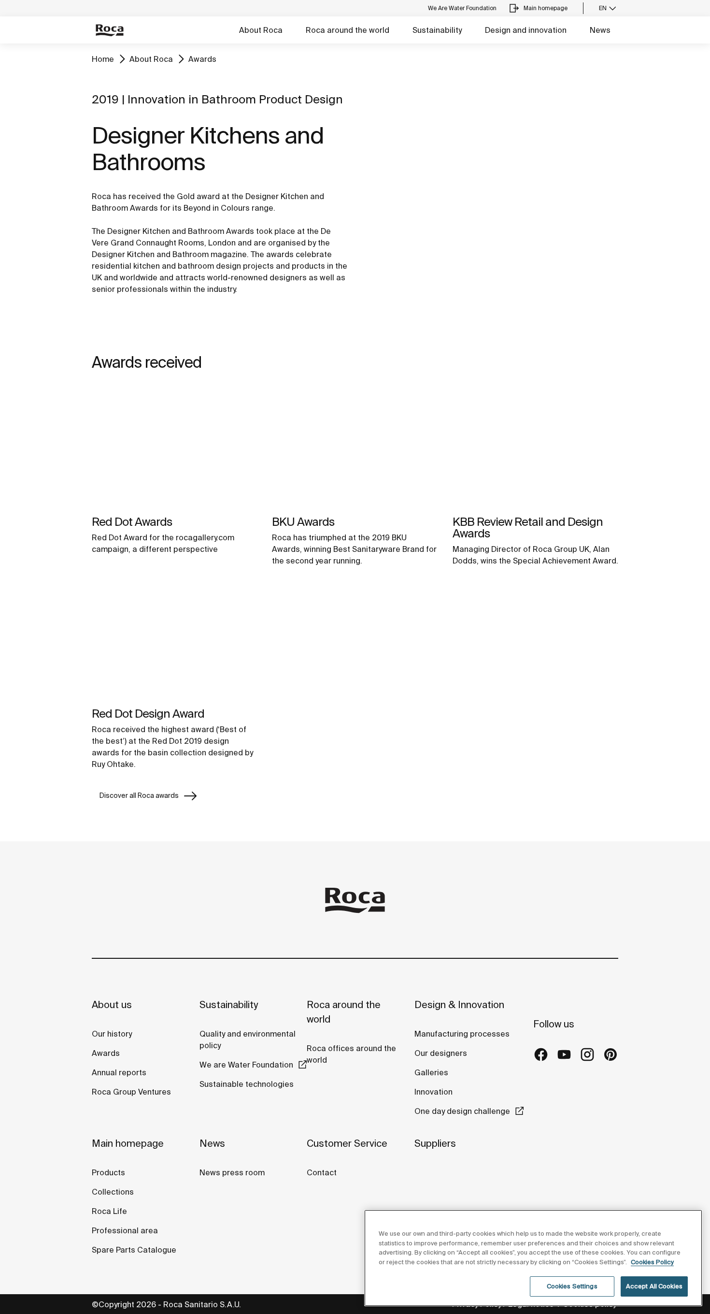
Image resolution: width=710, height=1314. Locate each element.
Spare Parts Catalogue (134, 1249)
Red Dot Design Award (148, 713)
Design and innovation (526, 30)
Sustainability (437, 30)
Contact (322, 1172)
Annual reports (119, 1072)
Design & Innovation (459, 1004)
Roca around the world (347, 30)
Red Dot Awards (132, 521)
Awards (202, 59)
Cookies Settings (572, 1286)
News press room (232, 1172)
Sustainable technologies (246, 1084)
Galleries (431, 1072)
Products (108, 1172)
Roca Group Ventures (131, 1091)
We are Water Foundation (246, 1064)
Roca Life (109, 1211)
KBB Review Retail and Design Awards (528, 527)
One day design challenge (462, 1111)
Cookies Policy (652, 1262)
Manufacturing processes (462, 1033)
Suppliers (435, 1143)
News (600, 30)
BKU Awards (303, 521)
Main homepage (128, 1143)
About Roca (261, 30)
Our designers (440, 1053)
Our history (112, 1033)
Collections (113, 1191)
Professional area (125, 1230)
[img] (174, 447)
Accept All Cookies (654, 1286)
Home (103, 59)
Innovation (433, 1091)
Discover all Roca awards (139, 795)
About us (112, 1004)
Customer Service (347, 1143)
